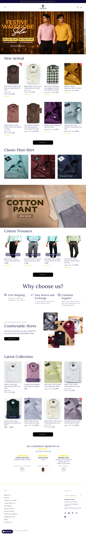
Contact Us (8, 522)
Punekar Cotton (13, 530)
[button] (5, 7)
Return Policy (9, 508)
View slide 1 (40, 50)
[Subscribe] (81, 495)
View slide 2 (45, 50)
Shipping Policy (9, 517)
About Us (7, 495)
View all (43, 142)
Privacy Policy (9, 511)
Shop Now (11, 338)
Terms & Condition (10, 514)
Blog (6, 519)
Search (6, 498)
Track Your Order (10, 500)
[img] (43, 449)
